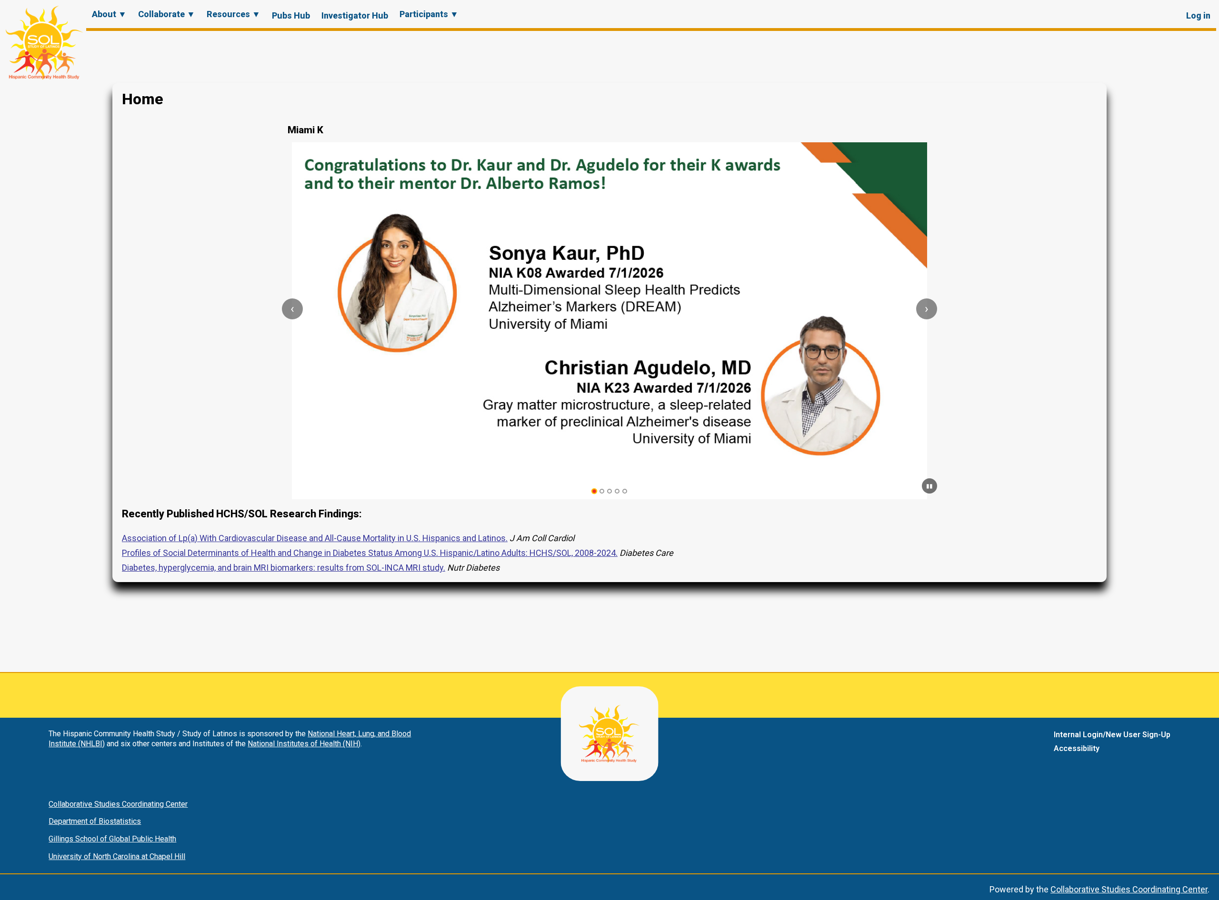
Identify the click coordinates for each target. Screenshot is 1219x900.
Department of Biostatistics (95, 821)
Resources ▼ (233, 14)
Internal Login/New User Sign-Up (1112, 734)
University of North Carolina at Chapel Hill (117, 856)
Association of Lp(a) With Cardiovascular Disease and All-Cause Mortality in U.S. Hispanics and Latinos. (315, 538)
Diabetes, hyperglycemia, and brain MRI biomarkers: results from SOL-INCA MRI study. (283, 568)
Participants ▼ (429, 14)
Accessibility (1076, 748)
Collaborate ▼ (166, 14)
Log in (1198, 15)
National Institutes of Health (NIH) (304, 743)
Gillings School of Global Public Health (112, 838)
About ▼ (109, 14)
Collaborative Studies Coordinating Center (118, 804)
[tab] (594, 491)
